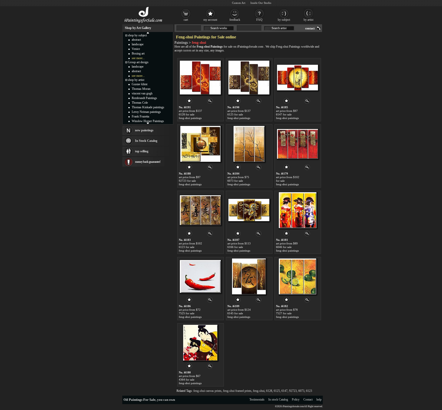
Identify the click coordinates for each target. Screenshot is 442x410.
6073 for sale (235, 180)
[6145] (248, 276)
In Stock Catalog (146, 141)
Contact (308, 399)
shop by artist (136, 80)
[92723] (200, 144)
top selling (141, 151)
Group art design (138, 62)
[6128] (200, 77)
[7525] (200, 276)
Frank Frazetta (140, 116)
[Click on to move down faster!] (148, 123)
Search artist (279, 28)
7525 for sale (186, 313)
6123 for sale (186, 247)
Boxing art (138, 53)
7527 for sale (284, 313)
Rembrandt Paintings (144, 98)
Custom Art (238, 2)
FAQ (259, 19)
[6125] (249, 77)
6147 (284, 391)
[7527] (297, 276)
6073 (301, 391)
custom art (189, 50)
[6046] (297, 210)
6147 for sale (284, 114)
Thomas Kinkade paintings (148, 107)
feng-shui (258, 391)
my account (210, 19)
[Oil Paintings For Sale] (144, 23)
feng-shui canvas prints (207, 391)
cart (186, 19)
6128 (269, 391)
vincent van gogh (142, 93)
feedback (234, 19)
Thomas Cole (140, 102)
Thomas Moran (141, 89)
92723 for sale (187, 180)
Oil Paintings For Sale (140, 400)
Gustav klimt (139, 84)
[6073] (249, 144)
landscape (137, 44)
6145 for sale (235, 313)
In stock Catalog (278, 399)
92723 (293, 391)
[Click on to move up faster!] (148, 32)
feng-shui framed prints (237, 391)
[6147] (297, 77)
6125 (277, 391)
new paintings (144, 130)
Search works (219, 28)
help (319, 399)
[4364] (200, 342)
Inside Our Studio (260, 2)
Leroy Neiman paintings (146, 112)
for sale (280, 180)
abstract (136, 39)
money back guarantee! (147, 162)
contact (310, 28)
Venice (136, 49)
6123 (309, 391)
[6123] (200, 210)
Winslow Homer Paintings (148, 121)
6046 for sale (284, 247)
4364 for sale (186, 379)
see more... (138, 58)
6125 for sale (235, 114)
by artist (308, 19)
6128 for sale (186, 114)
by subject (284, 19)
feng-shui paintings (190, 118)
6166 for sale (235, 247)
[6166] (249, 210)
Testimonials (256, 399)
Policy (296, 399)
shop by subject (137, 35)
